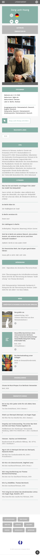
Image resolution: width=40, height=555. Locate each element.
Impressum (31, 530)
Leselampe (29, 524)
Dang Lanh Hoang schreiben (19, 121)
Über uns (7, 524)
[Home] (36, 2)
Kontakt (7, 530)
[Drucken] (11, 21)
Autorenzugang (10, 519)
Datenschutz (19, 530)
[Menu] (4, 2)
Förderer (18, 524)
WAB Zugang (23, 519)
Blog (5, 136)
